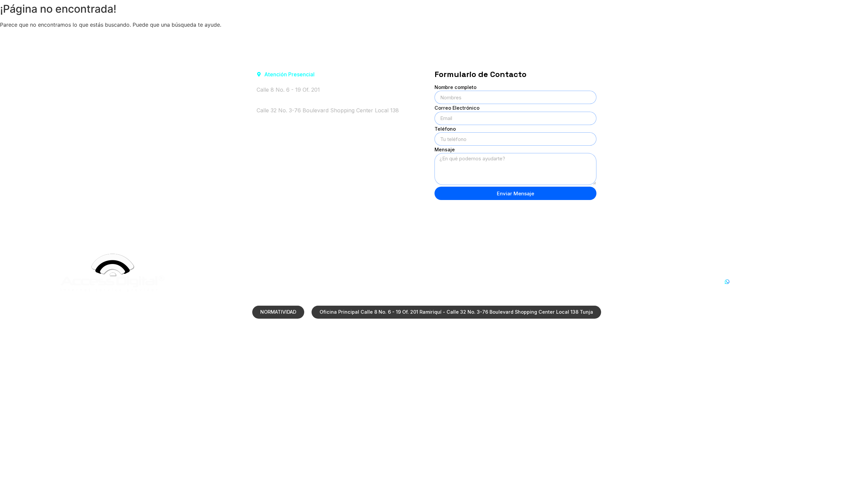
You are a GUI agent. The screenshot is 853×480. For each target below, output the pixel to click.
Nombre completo (455, 87)
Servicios (657, 11)
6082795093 (740, 289)
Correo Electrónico (456, 108)
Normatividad (710, 11)
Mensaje (444, 149)
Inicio (565, 11)
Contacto (822, 11)
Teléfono (445, 129)
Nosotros (608, 11)
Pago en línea (768, 11)
